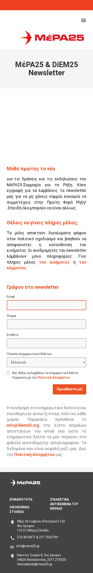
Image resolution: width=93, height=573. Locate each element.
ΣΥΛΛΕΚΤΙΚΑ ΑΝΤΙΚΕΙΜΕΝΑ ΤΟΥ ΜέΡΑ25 (64, 504)
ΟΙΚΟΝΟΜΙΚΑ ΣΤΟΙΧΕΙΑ (19, 509)
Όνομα (11, 316)
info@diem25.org (23, 425)
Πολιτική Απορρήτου (53, 377)
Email (11, 297)
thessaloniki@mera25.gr (34, 564)
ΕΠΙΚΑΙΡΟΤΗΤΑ (20, 499)
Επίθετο (13, 335)
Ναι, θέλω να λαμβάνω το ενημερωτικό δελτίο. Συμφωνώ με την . (45, 375)
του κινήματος (54, 262)
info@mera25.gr (28, 546)
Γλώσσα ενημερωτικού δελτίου (29, 354)
